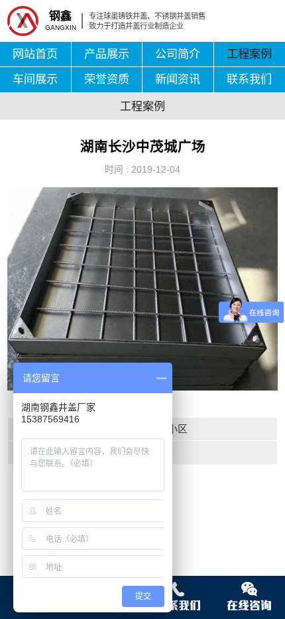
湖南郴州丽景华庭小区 (138, 429)
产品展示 (106, 53)
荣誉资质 (106, 79)
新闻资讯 (177, 79)
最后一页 (108, 452)
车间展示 (35, 79)
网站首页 (35, 53)
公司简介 (177, 53)
